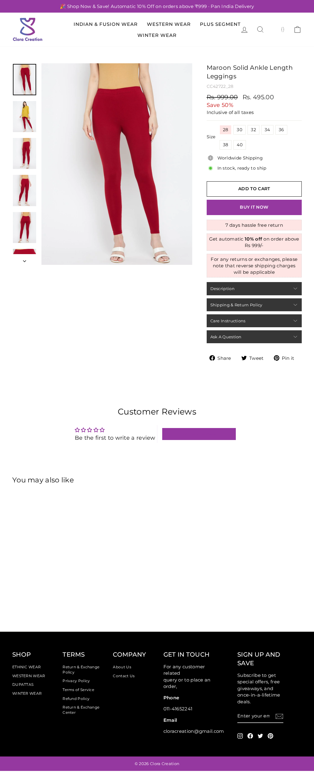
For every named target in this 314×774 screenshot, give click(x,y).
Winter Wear (157, 35)
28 (225, 129)
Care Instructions (228, 320)
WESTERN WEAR (28, 676)
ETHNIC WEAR (26, 667)
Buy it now (254, 207)
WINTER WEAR (27, 693)
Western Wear (169, 24)
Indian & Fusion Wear (106, 24)
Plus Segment (220, 24)
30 (239, 129)
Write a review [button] (199, 434)
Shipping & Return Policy (236, 304)
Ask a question (226, 336)
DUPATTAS (22, 684)
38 (225, 144)
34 (267, 129)
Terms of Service (78, 689)
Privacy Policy (76, 680)
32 (253, 129)
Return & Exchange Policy (81, 669)
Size (211, 136)
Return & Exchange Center (81, 710)
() (282, 29)
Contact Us (124, 676)
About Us (122, 667)
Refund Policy (76, 698)
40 (240, 144)
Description (222, 288)
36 (281, 129)
